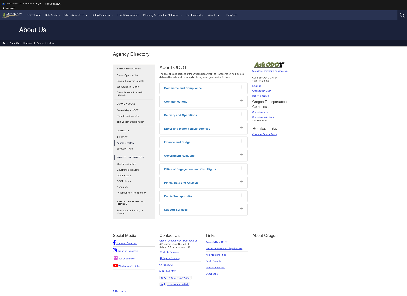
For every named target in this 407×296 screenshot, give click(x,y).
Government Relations (128, 169)
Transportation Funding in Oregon (130, 211)
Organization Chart (261, 90)
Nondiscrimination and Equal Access (224, 248)
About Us (14, 42)
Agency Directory (125, 142)
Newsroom (122, 186)
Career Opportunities (127, 75)
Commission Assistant (263, 117)
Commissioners (260, 112)
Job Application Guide (128, 86)
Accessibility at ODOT (127, 110)
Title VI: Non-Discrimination (130, 121)
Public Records (213, 261)
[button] (9, 8)
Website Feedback (215, 267)
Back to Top (121, 291)
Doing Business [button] (103, 15)
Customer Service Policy (264, 134)
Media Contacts (170, 252)
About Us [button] (215, 15)
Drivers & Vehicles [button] (75, 15)
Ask (167, 264)
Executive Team (125, 148)
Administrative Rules (216, 254)
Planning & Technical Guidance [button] (163, 15)
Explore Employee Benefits (130, 80)
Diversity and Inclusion (128, 116)
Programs (231, 15)
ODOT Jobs (212, 273)
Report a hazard (260, 95)
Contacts (27, 42)
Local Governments (128, 15)
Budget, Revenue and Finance (131, 202)
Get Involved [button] (195, 15)
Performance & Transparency (131, 192)
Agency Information (130, 157)
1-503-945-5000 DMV (177, 284)
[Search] (402, 15)
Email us (256, 85)
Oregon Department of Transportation (178, 240)
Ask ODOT (122, 137)
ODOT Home (34, 15)
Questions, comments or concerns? (270, 70)
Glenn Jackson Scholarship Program (130, 93)
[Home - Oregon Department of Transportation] (3, 42)
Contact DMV (169, 271)
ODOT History (124, 175)
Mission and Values (126, 164)
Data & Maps (52, 15)
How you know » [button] (53, 3)
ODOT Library (124, 181)
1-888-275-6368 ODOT (178, 277)
